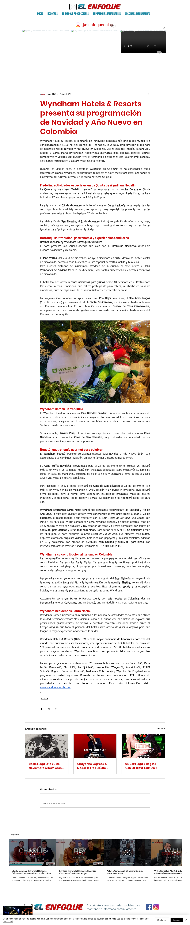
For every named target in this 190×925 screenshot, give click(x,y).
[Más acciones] (148, 94)
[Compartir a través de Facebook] (41, 708)
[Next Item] (159, 53)
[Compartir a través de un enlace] (56, 708)
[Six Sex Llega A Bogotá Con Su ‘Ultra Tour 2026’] (143, 746)
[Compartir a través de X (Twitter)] (48, 708)
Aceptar (176, 919)
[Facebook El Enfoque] (149, 907)
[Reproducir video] (32, 852)
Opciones (161, 919)
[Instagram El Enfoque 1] (156, 907)
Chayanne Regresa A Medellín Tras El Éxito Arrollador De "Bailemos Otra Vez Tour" (93, 766)
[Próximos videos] (186, 852)
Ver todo (161, 729)
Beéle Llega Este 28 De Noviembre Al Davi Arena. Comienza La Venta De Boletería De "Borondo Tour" (46, 766)
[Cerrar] (186, 920)
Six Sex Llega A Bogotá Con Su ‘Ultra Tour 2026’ (141, 766)
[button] (52, 14)
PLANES (44, 699)
